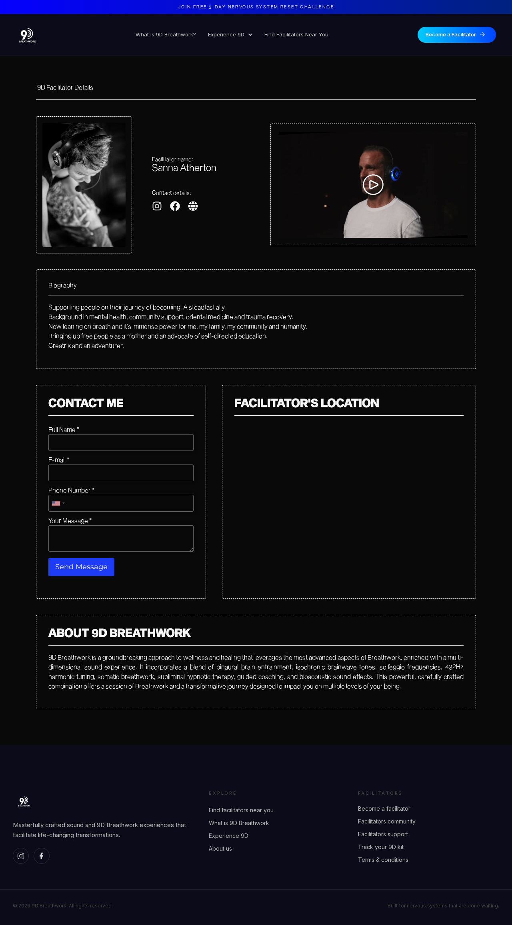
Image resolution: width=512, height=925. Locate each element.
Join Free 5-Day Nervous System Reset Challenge (256, 6)
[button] (373, 184)
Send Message (81, 566)
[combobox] (58, 503)
